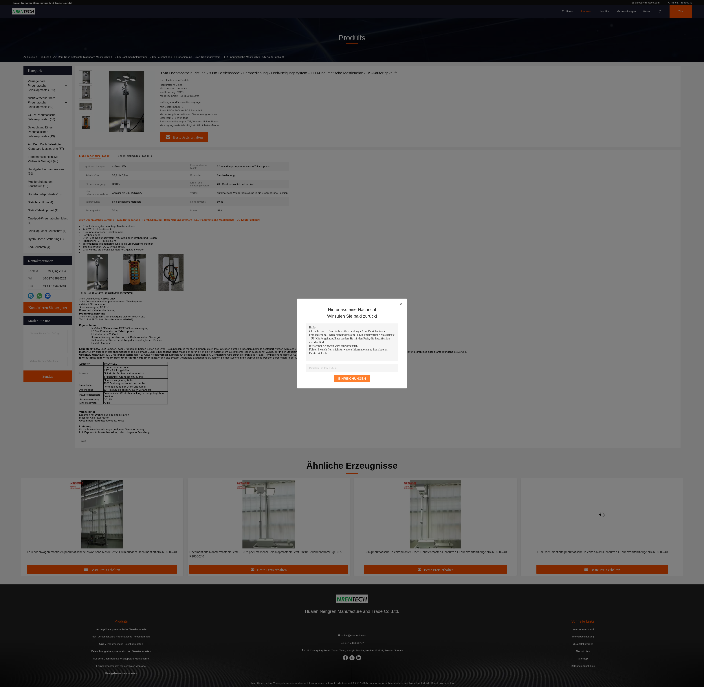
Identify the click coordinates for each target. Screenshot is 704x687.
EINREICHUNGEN (352, 378)
